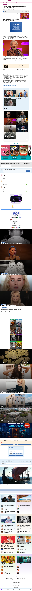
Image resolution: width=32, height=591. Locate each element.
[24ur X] (18, 576)
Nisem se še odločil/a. (4, 488)
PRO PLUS (15, 578)
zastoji (16, 440)
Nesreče (5, 440)
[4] (5, 152)
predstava (9, 85)
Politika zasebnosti (18, 579)
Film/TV (16, 2)
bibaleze (2, 494)
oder (15, 85)
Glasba (13, 2)
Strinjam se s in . (16, 453)
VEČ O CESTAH (15, 444)
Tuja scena (8, 2)
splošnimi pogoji (15, 453)
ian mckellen (5, 85)
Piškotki (25, 578)
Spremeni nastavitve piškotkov (10, 579)
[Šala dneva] (29, 463)
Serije (11, 2)
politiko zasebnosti (20, 453)
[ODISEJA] (16, 143)
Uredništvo (11, 578)
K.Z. (5, 11)
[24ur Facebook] (16, 576)
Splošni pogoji (24, 579)
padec (13, 85)
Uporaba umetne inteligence (16, 582)
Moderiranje (21, 578)
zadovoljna (19, 494)
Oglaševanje (7, 578)
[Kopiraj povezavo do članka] (28, 11)
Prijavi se (16, 455)
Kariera (18, 578)
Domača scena (4, 2)
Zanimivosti (19, 2)
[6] (23, 152)
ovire (26, 440)
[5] (14, 152)
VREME (15, 209)
